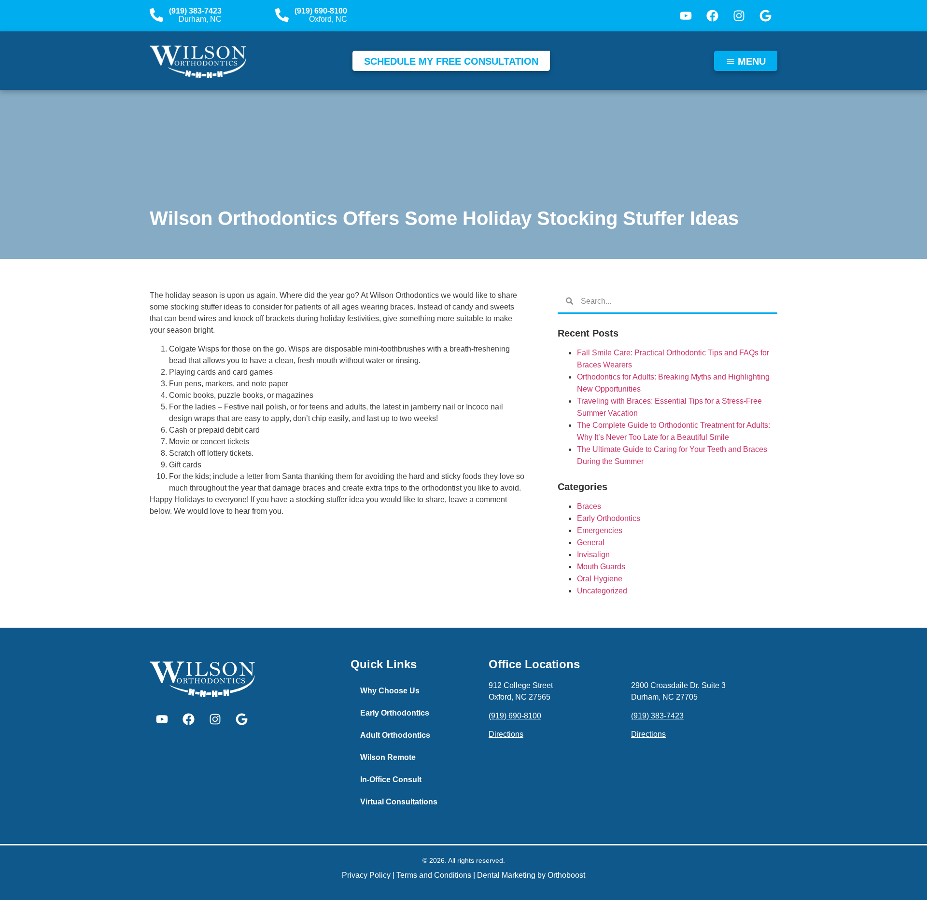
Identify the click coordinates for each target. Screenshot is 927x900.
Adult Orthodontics (395, 735)
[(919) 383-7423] (156, 15)
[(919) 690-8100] (282, 15)
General (590, 542)
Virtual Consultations (398, 802)
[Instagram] (739, 16)
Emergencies (599, 530)
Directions (506, 734)
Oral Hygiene (599, 579)
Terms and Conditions (433, 875)
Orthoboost (566, 875)
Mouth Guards (601, 566)
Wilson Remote (388, 757)
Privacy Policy (366, 875)
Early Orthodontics (608, 518)
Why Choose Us (390, 691)
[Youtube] (686, 16)
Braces (589, 506)
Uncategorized (602, 591)
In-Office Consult (390, 779)
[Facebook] (712, 16)
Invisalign (593, 554)
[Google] (765, 16)
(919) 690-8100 (321, 11)
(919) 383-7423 (195, 11)
